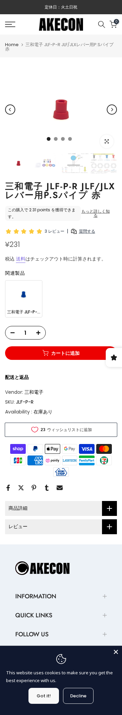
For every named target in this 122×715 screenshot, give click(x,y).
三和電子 (33, 392)
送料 (20, 258)
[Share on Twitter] (21, 488)
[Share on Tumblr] (47, 488)
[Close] (116, 652)
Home (12, 44)
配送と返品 (17, 377)
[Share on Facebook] (8, 488)
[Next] (112, 109)
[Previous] (10, 109)
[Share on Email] (60, 488)
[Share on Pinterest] (34, 488)
